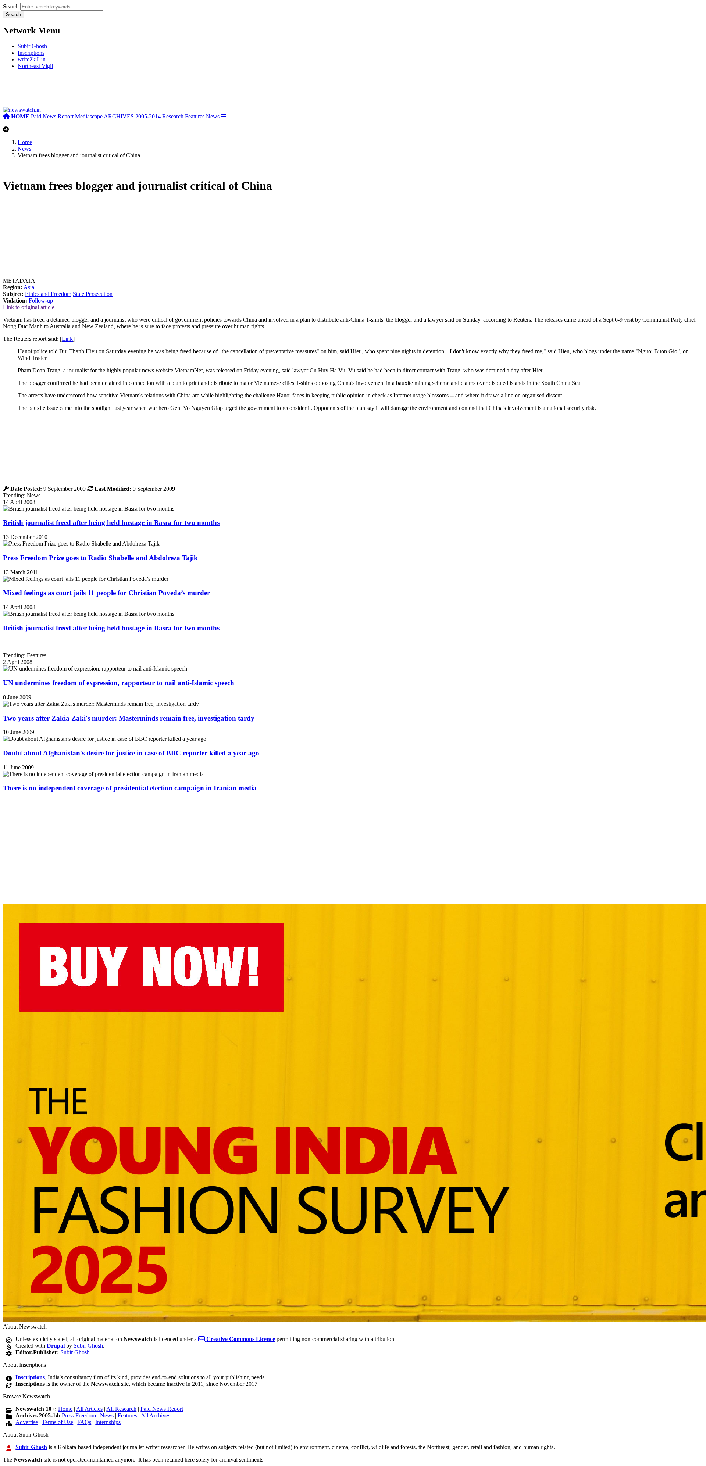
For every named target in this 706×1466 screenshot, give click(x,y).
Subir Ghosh (32, 46)
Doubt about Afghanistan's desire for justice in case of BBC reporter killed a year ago (131, 753)
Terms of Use (57, 1422)
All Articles (89, 1409)
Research (172, 116)
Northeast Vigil (35, 66)
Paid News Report (52, 116)
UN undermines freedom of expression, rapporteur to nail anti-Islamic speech (118, 683)
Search (11, 6)
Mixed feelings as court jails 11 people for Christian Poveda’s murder (106, 593)
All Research (121, 1409)
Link (67, 339)
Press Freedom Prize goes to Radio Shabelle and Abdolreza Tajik (100, 558)
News (213, 116)
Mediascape (89, 116)
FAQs (84, 1422)
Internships (108, 1422)
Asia (29, 287)
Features (194, 116)
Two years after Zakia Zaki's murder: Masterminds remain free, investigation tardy (128, 718)
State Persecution (93, 294)
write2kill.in (32, 59)
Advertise (26, 1422)
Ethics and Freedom (48, 294)
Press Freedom (79, 1415)
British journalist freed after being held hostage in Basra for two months (111, 522)
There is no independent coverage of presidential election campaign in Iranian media (130, 788)
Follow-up (41, 300)
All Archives (155, 1415)
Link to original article (28, 307)
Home (25, 142)
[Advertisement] (113, 91)
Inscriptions (31, 53)
